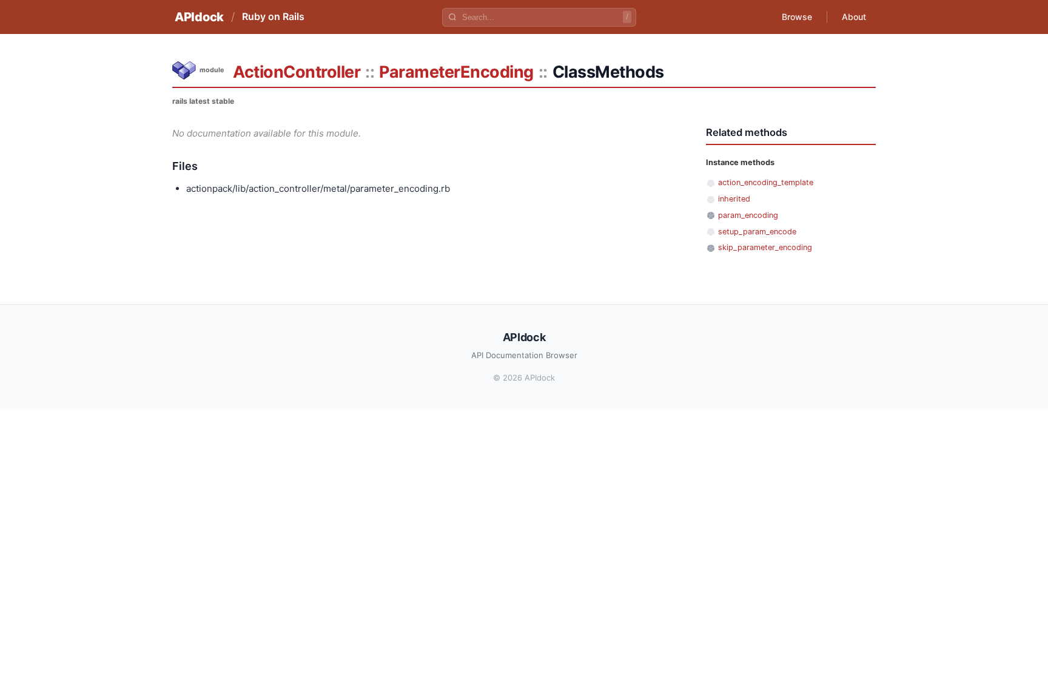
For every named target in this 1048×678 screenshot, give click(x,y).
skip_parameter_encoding (765, 247)
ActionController (296, 72)
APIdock (199, 17)
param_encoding (748, 215)
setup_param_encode (757, 231)
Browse (797, 17)
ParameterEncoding (456, 72)
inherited (734, 198)
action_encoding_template (765, 182)
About (854, 17)
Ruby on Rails (273, 16)
